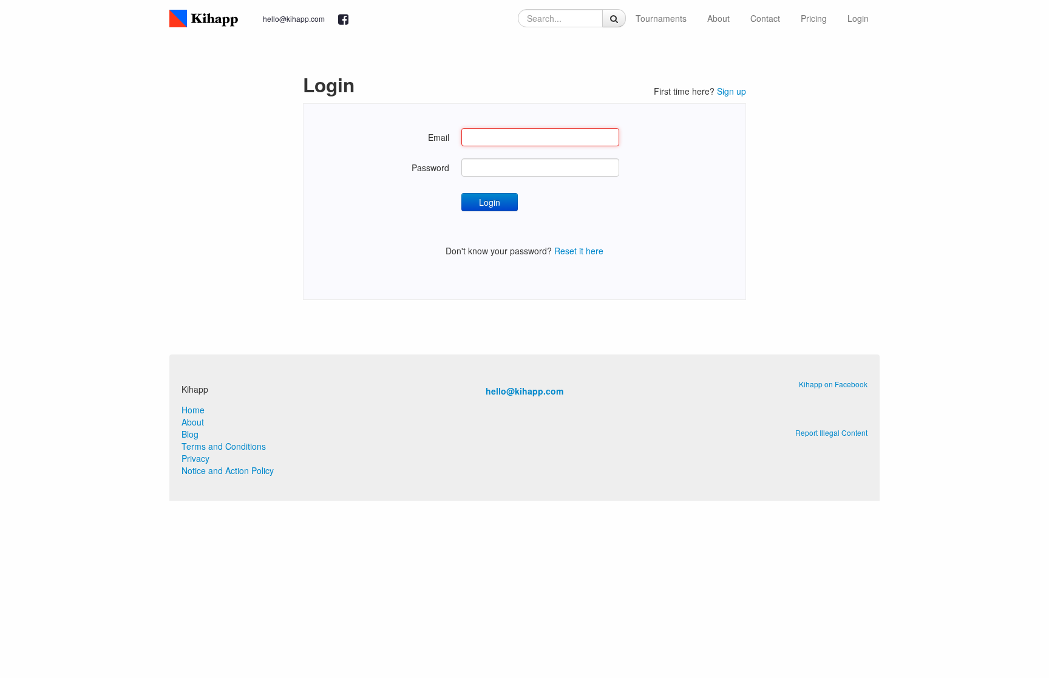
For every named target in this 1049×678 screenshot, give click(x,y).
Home (193, 410)
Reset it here (578, 251)
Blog (190, 434)
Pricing (814, 18)
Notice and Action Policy (228, 470)
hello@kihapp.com (294, 18)
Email (438, 137)
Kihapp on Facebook (833, 384)
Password (430, 167)
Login (858, 18)
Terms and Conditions (224, 446)
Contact (765, 18)
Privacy (195, 458)
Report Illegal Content (831, 432)
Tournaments (661, 18)
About (718, 18)
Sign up (731, 91)
